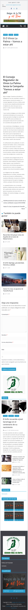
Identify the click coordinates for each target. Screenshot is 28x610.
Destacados (4, 494)
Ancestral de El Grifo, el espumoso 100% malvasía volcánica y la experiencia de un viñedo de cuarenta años (19, 469)
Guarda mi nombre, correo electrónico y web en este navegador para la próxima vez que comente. (14, 362)
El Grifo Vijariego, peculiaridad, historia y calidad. (13, 264)
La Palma (11, 34)
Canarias (5, 34)
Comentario (5, 314)
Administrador (15, 47)
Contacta (4, 566)
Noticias (16, 34)
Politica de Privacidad (7, 562)
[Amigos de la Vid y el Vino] (3, 26)
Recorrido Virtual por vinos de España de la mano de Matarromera (13, 237)
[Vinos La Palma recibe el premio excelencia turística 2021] (6, 482)
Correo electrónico (7, 342)
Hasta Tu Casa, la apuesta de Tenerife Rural (14, 208)
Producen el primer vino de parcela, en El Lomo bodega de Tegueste (19, 458)
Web (3, 349)
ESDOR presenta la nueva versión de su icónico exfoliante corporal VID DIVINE (14, 202)
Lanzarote (11, 415)
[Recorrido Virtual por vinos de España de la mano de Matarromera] (14, 220)
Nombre (4, 335)
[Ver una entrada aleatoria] (24, 26)
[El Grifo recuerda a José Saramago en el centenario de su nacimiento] (14, 406)
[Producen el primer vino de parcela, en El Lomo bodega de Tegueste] (6, 459)
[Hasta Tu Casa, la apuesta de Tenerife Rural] (14, 274)
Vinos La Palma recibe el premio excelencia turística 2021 (19, 480)
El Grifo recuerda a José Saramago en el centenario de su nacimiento (13, 423)
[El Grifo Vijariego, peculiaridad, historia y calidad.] (14, 248)
